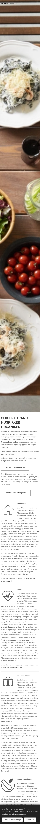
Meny (37, 4)
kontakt (8, 581)
